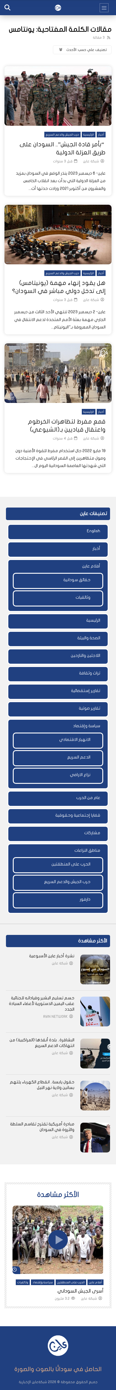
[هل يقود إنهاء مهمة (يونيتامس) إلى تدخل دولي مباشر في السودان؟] (58, 234)
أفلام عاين (91, 566)
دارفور (85, 899)
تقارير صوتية (89, 708)
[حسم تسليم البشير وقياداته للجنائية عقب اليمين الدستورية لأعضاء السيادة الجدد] (95, 1011)
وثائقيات (83, 597)
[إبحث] (7, 7)
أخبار (101, 134)
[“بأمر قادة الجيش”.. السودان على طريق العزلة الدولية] (58, 96)
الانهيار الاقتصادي (74, 739)
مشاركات (92, 833)
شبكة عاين (91, 161)
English (93, 531)
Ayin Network (55, 1016)
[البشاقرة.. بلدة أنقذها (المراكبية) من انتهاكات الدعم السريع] (95, 1053)
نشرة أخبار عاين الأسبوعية (51, 956)
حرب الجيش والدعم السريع (62, 134)
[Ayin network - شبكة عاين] (58, 7)
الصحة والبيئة (88, 638)
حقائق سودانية (76, 580)
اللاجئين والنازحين (85, 655)
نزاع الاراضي (80, 774)
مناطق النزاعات (87, 850)
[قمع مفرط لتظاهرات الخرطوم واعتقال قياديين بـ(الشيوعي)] (58, 373)
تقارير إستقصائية (85, 690)
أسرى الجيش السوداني (80, 1291)
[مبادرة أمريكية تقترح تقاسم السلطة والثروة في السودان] (95, 1137)
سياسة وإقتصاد (86, 726)
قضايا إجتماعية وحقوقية (77, 815)
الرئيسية (88, 134)
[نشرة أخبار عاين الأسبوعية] (95, 969)
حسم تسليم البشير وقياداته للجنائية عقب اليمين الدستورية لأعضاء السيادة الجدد (41, 1004)
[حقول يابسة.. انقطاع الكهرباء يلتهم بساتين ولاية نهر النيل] (95, 1095)
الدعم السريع (78, 757)
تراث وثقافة (89, 673)
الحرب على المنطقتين (70, 864)
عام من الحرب (88, 797)
